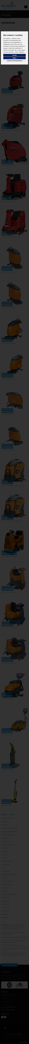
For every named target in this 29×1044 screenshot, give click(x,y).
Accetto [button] (14, 55)
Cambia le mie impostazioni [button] (14, 60)
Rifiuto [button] (14, 58)
